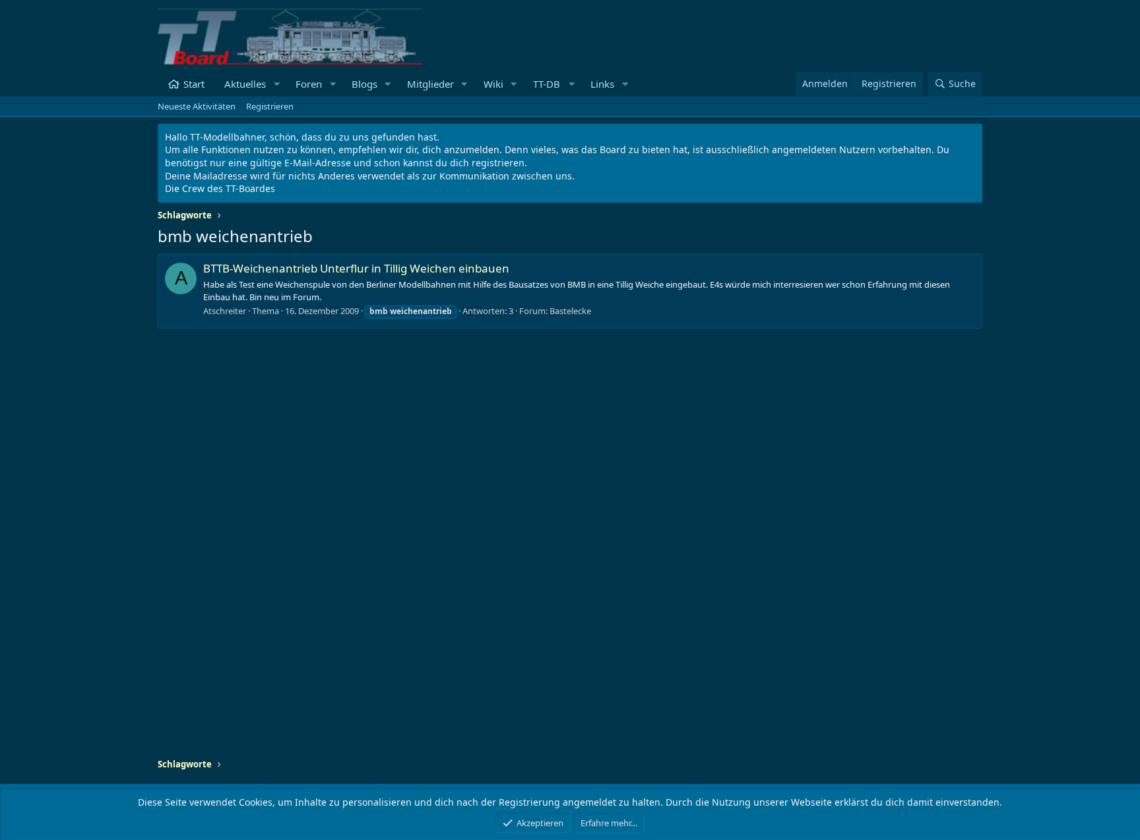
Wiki (493, 83)
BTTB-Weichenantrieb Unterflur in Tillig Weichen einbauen (356, 268)
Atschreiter (224, 311)
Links (602, 83)
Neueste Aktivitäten (197, 106)
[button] (276, 84)
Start (194, 83)
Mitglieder (430, 83)
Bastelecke (570, 311)
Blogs (364, 83)
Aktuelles (245, 83)
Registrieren (270, 106)
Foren (309, 83)
